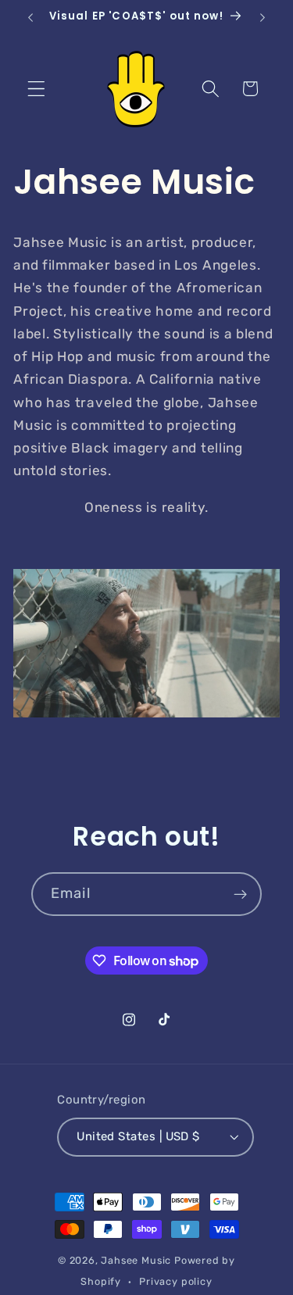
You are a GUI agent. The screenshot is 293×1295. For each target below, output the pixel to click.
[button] (36, 89)
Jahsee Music (136, 1260)
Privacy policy (175, 1281)
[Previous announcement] (30, 17)
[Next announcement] (262, 17)
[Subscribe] (240, 894)
